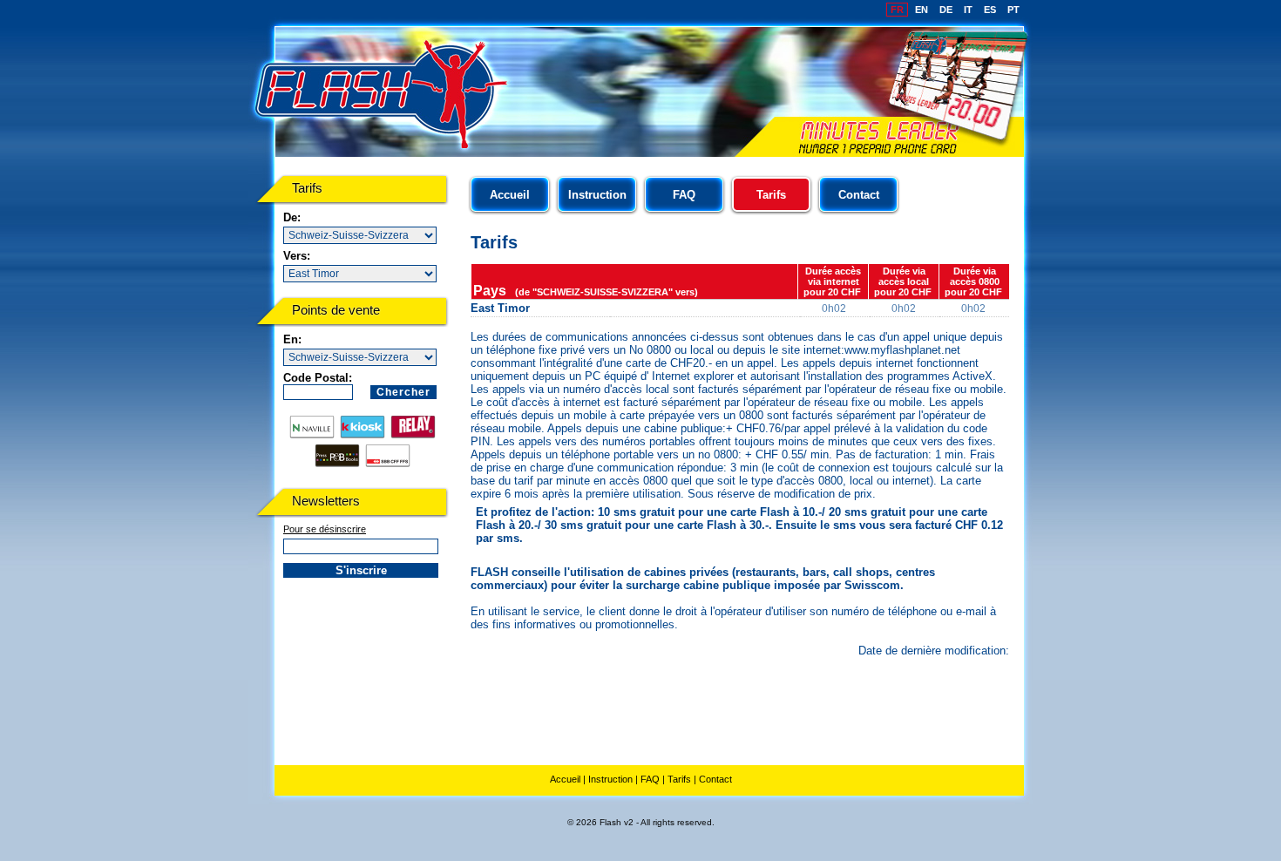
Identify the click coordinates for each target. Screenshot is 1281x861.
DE (945, 9)
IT (968, 9)
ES (990, 9)
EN (921, 9)
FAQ (684, 194)
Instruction (597, 194)
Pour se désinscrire (324, 529)
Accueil (510, 194)
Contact (858, 194)
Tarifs (679, 779)
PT (1013, 9)
